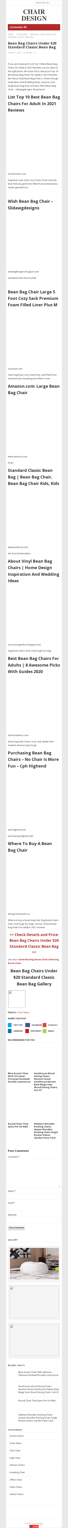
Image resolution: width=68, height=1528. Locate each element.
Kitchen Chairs (17, 1465)
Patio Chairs (16, 1487)
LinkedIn (17, 1031)
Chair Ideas (21, 34)
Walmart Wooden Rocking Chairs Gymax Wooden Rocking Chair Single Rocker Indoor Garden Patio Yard (37, 1417)
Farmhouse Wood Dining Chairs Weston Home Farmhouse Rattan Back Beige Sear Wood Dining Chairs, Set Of (38, 1389)
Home (10, 34)
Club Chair (15, 1450)
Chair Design (37, 1523)
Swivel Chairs (17, 1494)
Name (12, 1191)
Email (51, 1031)
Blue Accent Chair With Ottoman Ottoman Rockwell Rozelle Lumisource (38, 1373)
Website (12, 1214)
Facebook (37, 1025)
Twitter (17, 1025)
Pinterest (36, 1031)
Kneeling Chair (17, 1472)
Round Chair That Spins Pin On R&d (36, 1400)
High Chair (15, 1457)
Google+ (53, 1025)
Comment (14, 1156)
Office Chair (16, 1479)
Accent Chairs (17, 1435)
